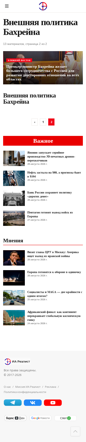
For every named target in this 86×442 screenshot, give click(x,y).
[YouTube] (53, 404)
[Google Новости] (40, 420)
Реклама (50, 387)
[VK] (33, 404)
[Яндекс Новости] (15, 420)
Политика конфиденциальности (25, 392)
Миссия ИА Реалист (27, 387)
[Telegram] (13, 404)
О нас (7, 387)
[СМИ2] (65, 420)
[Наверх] (75, 431)
